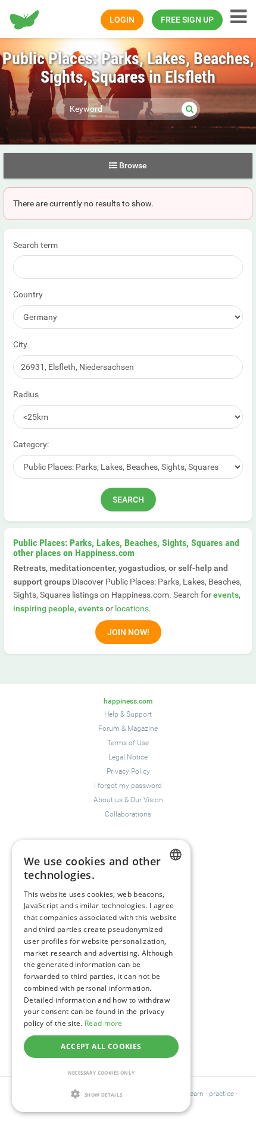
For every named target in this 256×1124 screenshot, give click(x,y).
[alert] (101, 976)
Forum (109, 728)
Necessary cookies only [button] (101, 1072)
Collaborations (128, 814)
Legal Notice (128, 757)
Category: (31, 444)
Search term (35, 245)
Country (28, 294)
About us (108, 800)
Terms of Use (128, 743)
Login (122, 19)
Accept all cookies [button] (101, 1046)
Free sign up (187, 19)
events (226, 594)
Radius (26, 394)
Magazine (142, 728)
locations (132, 608)
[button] (101, 1094)
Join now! (128, 632)
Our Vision (146, 800)
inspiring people (43, 608)
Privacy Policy (128, 771)
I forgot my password (128, 785)
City (20, 344)
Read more (104, 1023)
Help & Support (128, 714)
